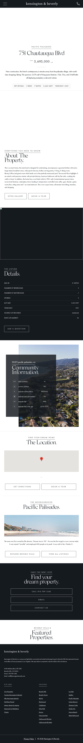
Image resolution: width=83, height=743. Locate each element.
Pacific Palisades (74, 698)
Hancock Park (43, 716)
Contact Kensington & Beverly (13, 695)
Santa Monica (73, 702)
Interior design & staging (11, 705)
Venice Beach (73, 712)
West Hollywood (74, 716)
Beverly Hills (42, 692)
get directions (22, 486)
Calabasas (42, 705)
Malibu (71, 695)
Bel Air (41, 698)
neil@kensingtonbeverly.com (16, 676)
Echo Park (42, 709)
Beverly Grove (43, 695)
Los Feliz (71, 692)
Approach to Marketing (11, 709)
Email (41, 600)
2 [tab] (39, 39)
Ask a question (17, 329)
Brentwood (42, 702)
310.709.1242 (12, 674)
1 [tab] (37, 39)
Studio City (72, 709)
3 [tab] (41, 39)
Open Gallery (15, 196)
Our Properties (8, 692)
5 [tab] (45, 39)
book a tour (39, 196)
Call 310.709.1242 (41, 591)
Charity (6, 712)
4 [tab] (43, 39)
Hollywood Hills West (45, 722)
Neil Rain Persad (9, 702)
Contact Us (41, 608)
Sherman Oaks (73, 705)
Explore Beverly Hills (22, 554)
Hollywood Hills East (45, 719)
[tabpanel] (41, 25)
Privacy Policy (29, 739)
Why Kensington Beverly (11, 698)
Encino (41, 712)
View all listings (59, 554)
